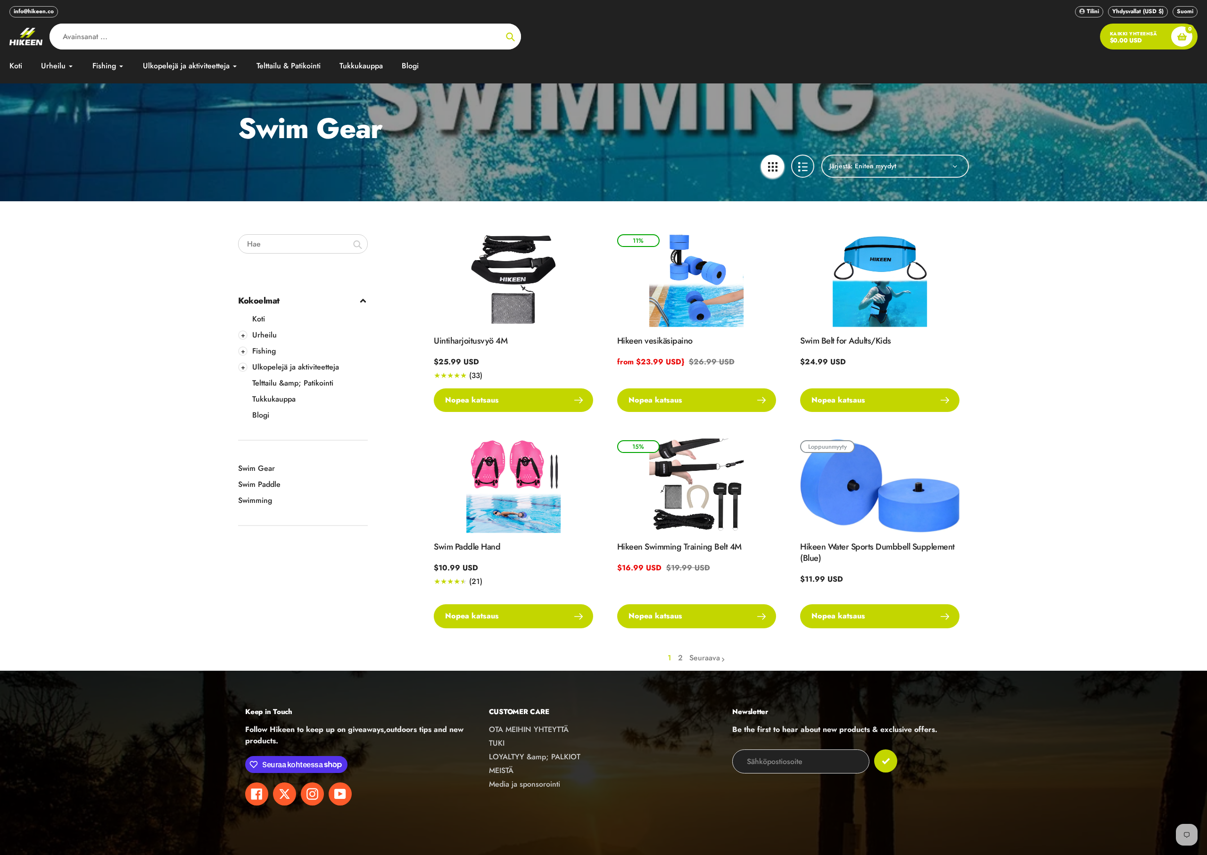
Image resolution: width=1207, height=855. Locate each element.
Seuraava (704, 657)
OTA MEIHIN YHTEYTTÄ (529, 729)
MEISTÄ (501, 770)
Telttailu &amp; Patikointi (292, 383)
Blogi (260, 415)
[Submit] (885, 761)
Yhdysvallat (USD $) (1138, 11)
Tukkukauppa (274, 399)
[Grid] (772, 166)
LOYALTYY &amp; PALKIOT (534, 756)
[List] (802, 166)
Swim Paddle (259, 484)
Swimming (255, 500)
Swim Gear (256, 468)
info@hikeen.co (34, 11)
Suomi (1185, 11)
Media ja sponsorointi (524, 784)
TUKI (496, 743)
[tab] (303, 319)
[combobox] (303, 244)
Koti (258, 318)
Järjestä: (840, 166)
